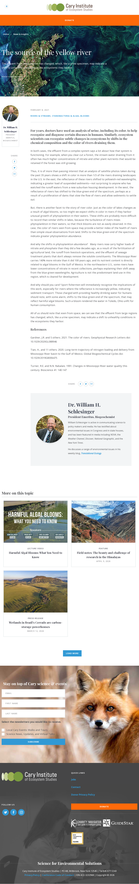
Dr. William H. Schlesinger (84, 408)
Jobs (73, 779)
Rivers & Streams (41, 116)
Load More (72, 653)
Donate (69, 20)
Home (6, 34)
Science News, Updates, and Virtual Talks (30, 734)
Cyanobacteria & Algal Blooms (70, 116)
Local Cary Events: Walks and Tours (27, 730)
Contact (75, 787)
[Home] (69, 12)
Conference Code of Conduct (58, 875)
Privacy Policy (32, 875)
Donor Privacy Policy (83, 794)
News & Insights (21, 34)
